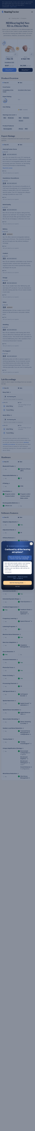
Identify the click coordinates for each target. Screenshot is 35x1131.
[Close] (31, 543)
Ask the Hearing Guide (16, 582)
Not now (17, 586)
